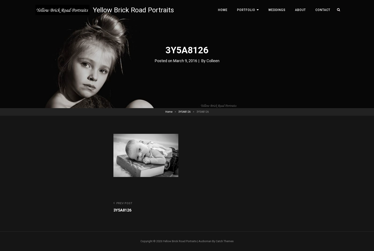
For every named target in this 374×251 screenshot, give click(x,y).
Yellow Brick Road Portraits (133, 10)
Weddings (276, 10)
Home (222, 10)
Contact (322, 10)
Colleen (212, 60)
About (300, 10)
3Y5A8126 (184, 111)
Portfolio (246, 10)
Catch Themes (225, 241)
